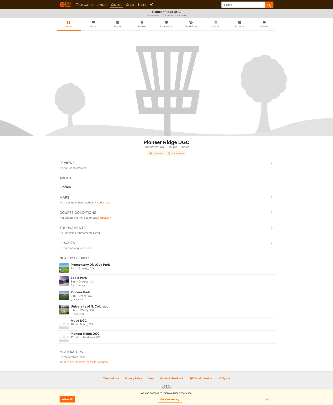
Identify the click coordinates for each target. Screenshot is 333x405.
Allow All (67, 399)
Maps (64, 197)
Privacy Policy (133, 378)
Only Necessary (169, 399)
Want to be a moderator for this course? (84, 361)
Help (151, 378)
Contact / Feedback (172, 378)
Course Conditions (78, 213)
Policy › (269, 399)
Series (142, 4)
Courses (116, 4)
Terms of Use (111, 378)
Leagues (102, 4)
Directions (158, 153)
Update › (105, 217)
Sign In (225, 378)
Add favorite (178, 153)
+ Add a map (102, 202)
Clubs (130, 4)
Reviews (67, 163)
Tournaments (84, 4)
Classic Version (202, 378)
